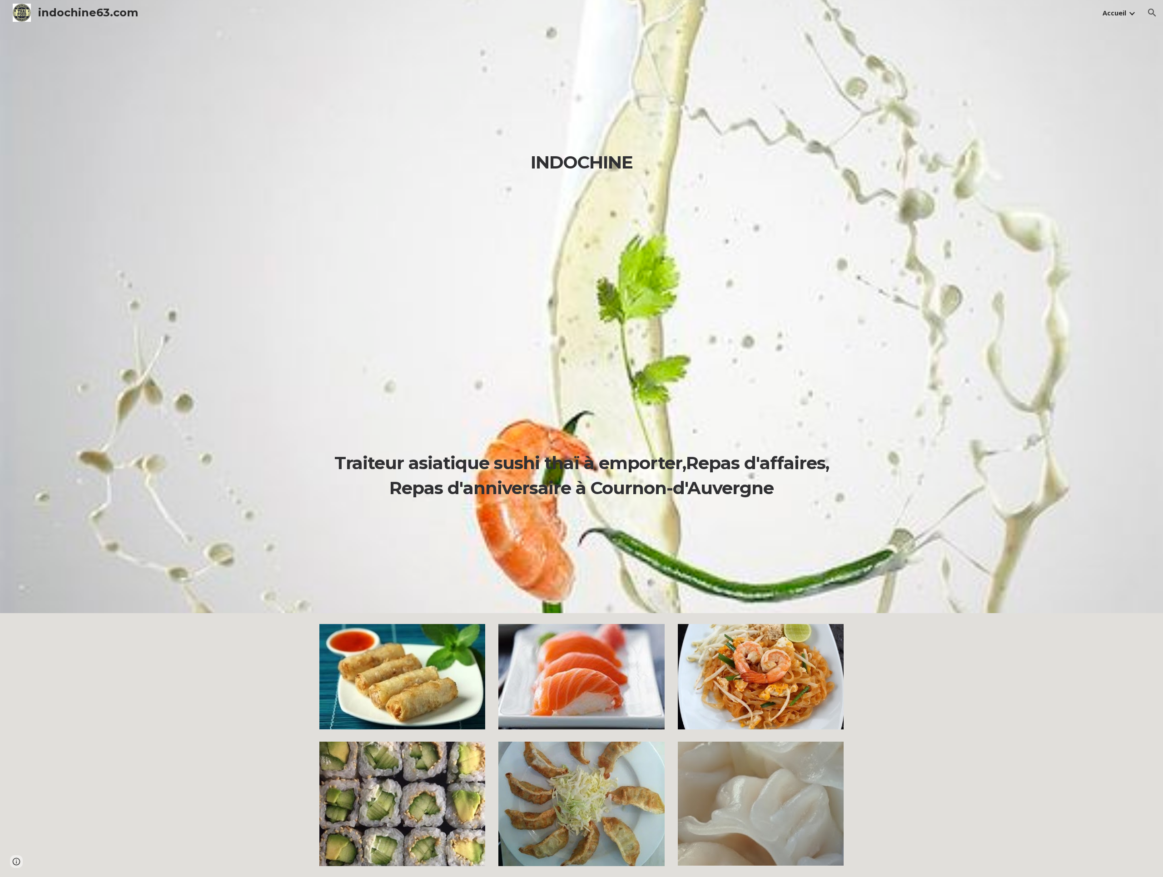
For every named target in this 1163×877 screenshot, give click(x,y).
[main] (581, 319)
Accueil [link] (1114, 12)
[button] (1152, 13)
